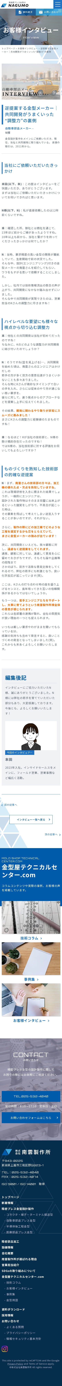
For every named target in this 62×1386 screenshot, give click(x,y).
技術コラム (29, 937)
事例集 (29, 979)
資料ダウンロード (13, 1309)
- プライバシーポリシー (20, 1333)
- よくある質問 (14, 1327)
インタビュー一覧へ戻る (31, 819)
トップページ (8, 48)
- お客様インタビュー (18, 1288)
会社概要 (7, 1253)
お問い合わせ (51, 12)
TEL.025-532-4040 (31, 1096)
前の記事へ (10, 804)
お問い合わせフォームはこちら (31, 1118)
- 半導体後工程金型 (17, 1226)
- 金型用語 (11, 1300)
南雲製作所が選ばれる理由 (19, 1259)
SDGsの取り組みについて (19, 1271)
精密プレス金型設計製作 (18, 1209)
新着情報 (7, 1203)
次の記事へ (51, 834)
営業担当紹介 (10, 1265)
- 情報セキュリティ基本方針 (22, 1339)
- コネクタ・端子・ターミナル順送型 (28, 1214)
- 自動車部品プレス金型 (20, 1220)
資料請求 (27, 12)
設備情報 (7, 1247)
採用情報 (7, 1315)
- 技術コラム (12, 1282)
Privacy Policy (15, 1363)
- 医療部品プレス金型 (18, 1232)
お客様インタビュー (28, 48)
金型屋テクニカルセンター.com (23, 1276)
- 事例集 (9, 1294)
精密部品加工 (10, 1241)
